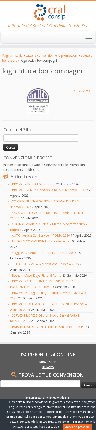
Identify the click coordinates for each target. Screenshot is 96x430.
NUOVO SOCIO (48, 362)
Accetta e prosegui (77, 427)
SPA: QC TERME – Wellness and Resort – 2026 (45, 264)
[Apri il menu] (88, 37)
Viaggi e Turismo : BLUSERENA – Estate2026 (44, 252)
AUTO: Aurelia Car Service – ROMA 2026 (41, 235)
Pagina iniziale (12, 55)
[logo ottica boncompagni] (38, 100)
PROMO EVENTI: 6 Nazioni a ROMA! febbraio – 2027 (50, 190)
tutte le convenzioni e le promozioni (52, 55)
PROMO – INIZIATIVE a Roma (33, 184)
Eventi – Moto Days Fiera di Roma (36, 275)
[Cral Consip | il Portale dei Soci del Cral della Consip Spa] (48, 12)
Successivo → (84, 90)
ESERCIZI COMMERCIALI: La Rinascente (40, 241)
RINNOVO (48, 367)
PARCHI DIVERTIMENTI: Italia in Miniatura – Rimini (48, 327)
